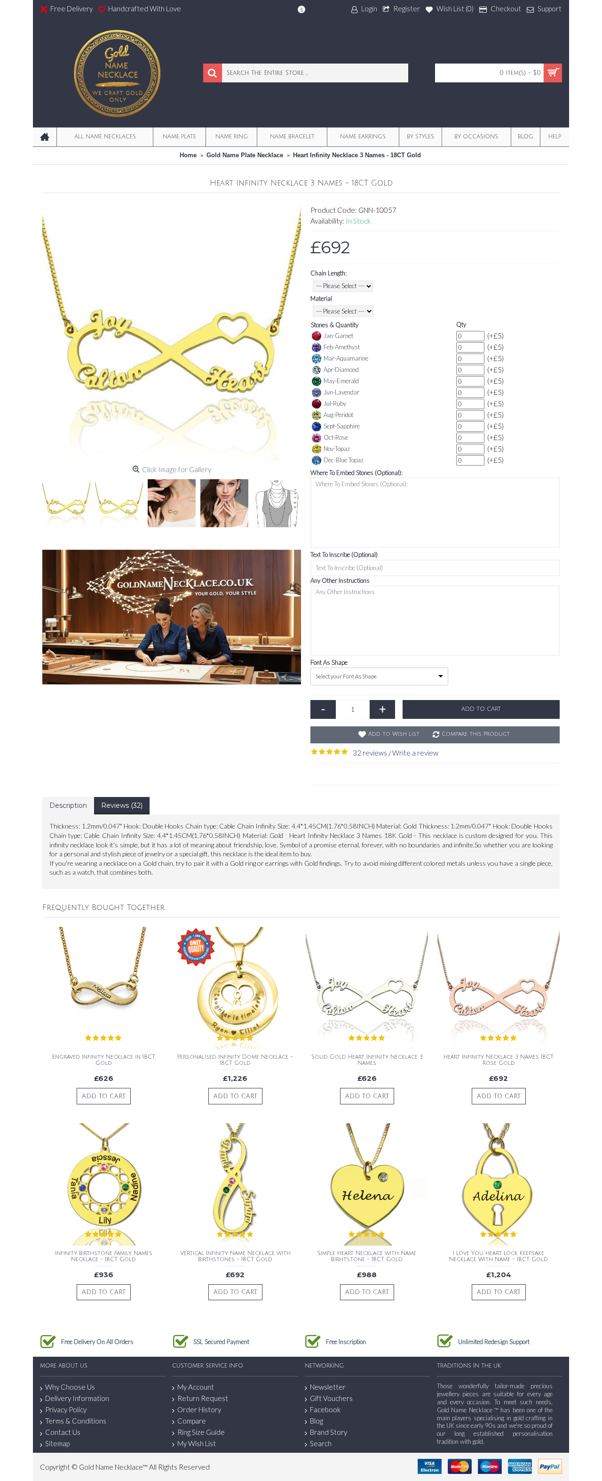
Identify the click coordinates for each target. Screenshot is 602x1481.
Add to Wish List (394, 734)
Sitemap (57, 1443)
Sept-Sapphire (342, 426)
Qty (461, 324)
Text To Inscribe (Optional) (344, 554)
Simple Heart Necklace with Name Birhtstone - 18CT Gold (366, 1256)
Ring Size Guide (201, 1432)
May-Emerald (341, 381)
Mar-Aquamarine (346, 358)
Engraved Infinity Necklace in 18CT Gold (103, 1060)
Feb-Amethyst (342, 347)
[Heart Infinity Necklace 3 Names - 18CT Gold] (171, 331)
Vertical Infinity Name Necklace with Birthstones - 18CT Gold (235, 1256)
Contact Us (62, 1432)
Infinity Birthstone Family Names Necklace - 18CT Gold (103, 1256)
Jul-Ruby (335, 403)
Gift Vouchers (331, 1398)
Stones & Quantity (334, 325)
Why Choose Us (70, 1387)
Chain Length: (328, 273)
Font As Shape (329, 662)
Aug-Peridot (338, 415)
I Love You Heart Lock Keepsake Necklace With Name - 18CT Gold (498, 1256)
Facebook (325, 1409)
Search (321, 1443)
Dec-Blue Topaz (344, 460)
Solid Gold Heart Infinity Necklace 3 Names (367, 1060)
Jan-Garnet (338, 335)
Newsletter (328, 1387)
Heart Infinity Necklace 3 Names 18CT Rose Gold (499, 1060)
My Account (195, 1387)
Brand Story (328, 1432)
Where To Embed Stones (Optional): (356, 472)
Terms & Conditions (75, 1421)
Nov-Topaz (337, 448)
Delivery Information (77, 1398)
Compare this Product (476, 734)
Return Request (202, 1398)
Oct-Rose (336, 437)
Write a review (415, 753)
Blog (316, 1421)
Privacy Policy (66, 1409)
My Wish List (196, 1443)
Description (68, 805)
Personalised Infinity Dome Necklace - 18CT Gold (235, 1060)
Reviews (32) (122, 805)
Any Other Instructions (340, 580)
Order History (199, 1409)
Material (321, 298)
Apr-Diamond (341, 369)
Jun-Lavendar (341, 392)
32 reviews (370, 753)
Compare (191, 1421)
